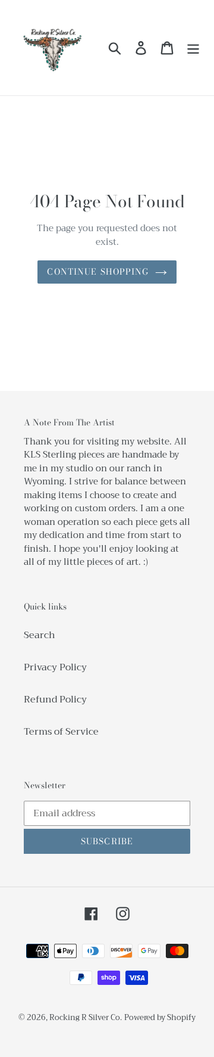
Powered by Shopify (160, 1017)
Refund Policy (55, 699)
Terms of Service (61, 731)
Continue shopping (98, 271)
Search (39, 635)
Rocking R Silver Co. (85, 1017)
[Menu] (193, 48)
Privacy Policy (55, 667)
